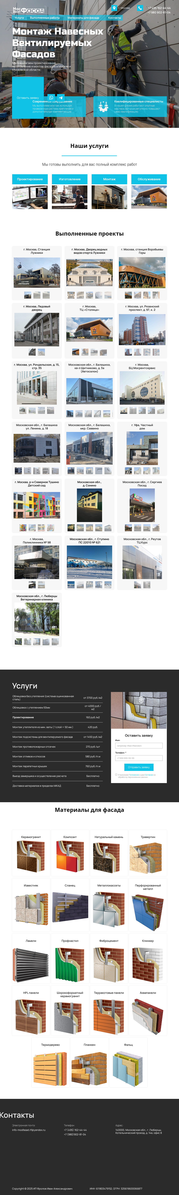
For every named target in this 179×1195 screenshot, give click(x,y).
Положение (134, 775)
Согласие (149, 775)
